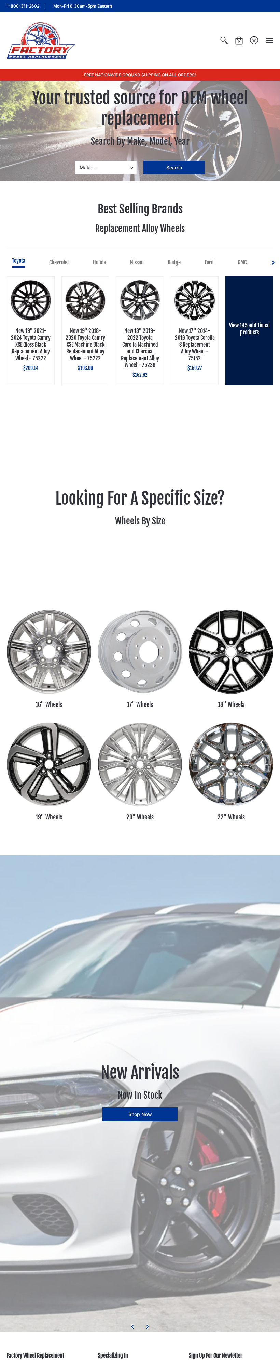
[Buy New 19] (31, 300)
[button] (224, 40)
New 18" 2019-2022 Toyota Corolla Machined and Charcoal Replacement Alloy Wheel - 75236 (140, 347)
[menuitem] (224, 40)
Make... (88, 167)
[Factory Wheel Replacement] (41, 40)
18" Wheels (231, 704)
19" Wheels (49, 817)
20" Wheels (140, 817)
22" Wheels (231, 817)
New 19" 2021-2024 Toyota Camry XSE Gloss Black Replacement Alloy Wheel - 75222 (31, 344)
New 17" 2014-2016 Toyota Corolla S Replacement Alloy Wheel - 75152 (195, 344)
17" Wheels (140, 704)
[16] (49, 652)
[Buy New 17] (194, 300)
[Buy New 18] (140, 300)
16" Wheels (49, 704)
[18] (231, 652)
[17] (140, 652)
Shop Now (140, 1114)
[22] (231, 764)
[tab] (18, 262)
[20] (140, 764)
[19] (49, 764)
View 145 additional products (249, 329)
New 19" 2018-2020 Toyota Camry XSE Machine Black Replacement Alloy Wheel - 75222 (85, 344)
